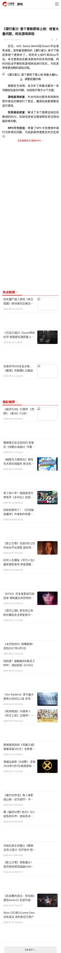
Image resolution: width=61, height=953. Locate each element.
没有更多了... (30, 949)
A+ (52, 40)
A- (57, 40)
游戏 (20, 4)
